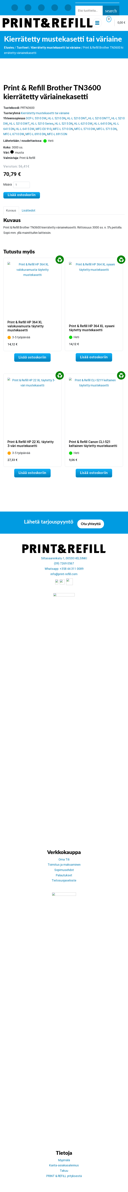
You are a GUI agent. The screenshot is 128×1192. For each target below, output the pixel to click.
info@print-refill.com (64, 574)
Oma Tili (64, 859)
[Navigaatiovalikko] (97, 22)
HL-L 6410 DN (103, 123)
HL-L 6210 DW (83, 123)
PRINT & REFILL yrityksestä (64, 1176)
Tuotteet (22, 47)
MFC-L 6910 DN (36, 134)
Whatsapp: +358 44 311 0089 (64, 568)
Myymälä (64, 1160)
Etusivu (9, 47)
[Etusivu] (48, 22)
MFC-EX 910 (44, 129)
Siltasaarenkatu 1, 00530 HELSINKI (64, 558)
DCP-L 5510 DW (36, 118)
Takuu (64, 1170)
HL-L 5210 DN (57, 118)
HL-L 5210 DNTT (99, 118)
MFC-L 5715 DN (106, 129)
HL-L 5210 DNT (77, 118)
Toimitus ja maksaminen (64, 864)
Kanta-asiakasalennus (64, 1165)
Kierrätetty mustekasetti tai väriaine (55, 47)
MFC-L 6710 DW (13, 134)
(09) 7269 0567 (64, 563)
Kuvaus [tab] (11, 210)
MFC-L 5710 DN (63, 129)
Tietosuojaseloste (64, 880)
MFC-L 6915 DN (57, 134)
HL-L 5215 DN (64, 123)
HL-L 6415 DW (25, 129)
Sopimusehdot (64, 870)
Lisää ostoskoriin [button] (32, 357)
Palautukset (64, 875)
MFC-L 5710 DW (84, 129)
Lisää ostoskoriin (22, 195)
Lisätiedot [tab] (28, 210)
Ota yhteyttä (91, 524)
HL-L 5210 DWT (19, 123)
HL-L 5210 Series (42, 123)
